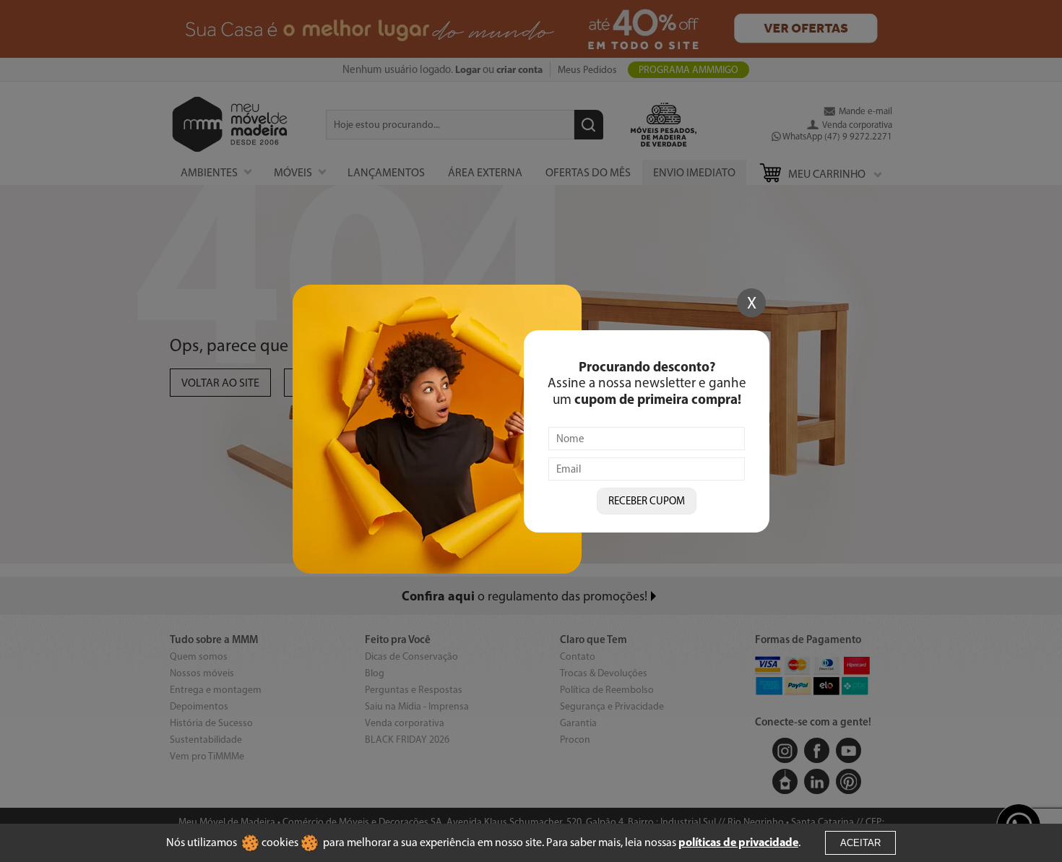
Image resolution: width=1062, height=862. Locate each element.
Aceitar (860, 842)
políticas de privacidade (738, 842)
